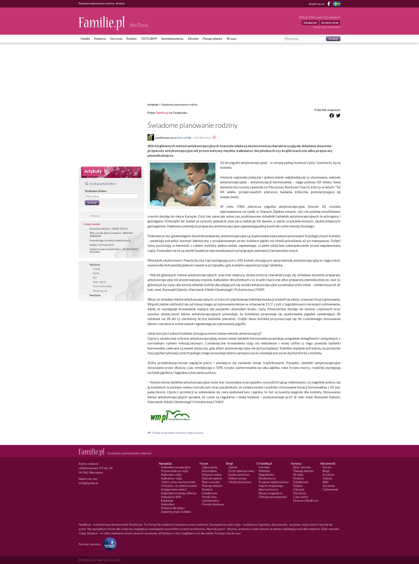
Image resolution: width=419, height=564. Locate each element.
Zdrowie (193, 38)
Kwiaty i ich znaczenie (102, 244)
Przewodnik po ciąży (174, 471)
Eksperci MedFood (305, 500)
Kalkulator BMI (171, 497)
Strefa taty (209, 497)
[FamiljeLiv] (336, 4)
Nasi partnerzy (268, 489)
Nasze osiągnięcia (270, 493)
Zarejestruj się (329, 22)
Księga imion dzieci (173, 489)
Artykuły (95, 215)
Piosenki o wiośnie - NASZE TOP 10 (108, 228)
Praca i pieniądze (102, 286)
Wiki (325, 482)
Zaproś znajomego (271, 485)
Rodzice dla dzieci (173, 508)
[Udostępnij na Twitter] (338, 116)
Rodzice (132, 38)
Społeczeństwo (239, 474)
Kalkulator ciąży (171, 478)
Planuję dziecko (212, 38)
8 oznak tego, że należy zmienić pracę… (111, 240)
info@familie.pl (88, 483)
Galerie (327, 478)
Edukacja (167, 500)
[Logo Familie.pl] (102, 23)
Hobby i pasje (237, 478)
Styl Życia (299, 493)
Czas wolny (300, 497)
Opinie (232, 467)
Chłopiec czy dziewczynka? (179, 485)
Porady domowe (213, 504)
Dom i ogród (99, 281)
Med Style (95, 295)
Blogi (326, 471)
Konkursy (100, 38)
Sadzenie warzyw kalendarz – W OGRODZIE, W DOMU (114, 250)
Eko (95, 277)
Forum (327, 467)
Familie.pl (162, 112)
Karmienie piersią (172, 38)
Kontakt (264, 467)
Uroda (96, 268)
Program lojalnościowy (274, 482)
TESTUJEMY (149, 38)
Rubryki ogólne (212, 478)
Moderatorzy (267, 478)
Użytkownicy (210, 500)
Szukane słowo (95, 191)
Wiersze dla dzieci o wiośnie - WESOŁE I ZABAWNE (112, 234)
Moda (96, 273)
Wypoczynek (100, 290)
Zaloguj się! (310, 22)
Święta (297, 485)
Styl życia (116, 38)
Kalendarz (168, 504)
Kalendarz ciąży (171, 474)
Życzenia (329, 485)
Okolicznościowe (239, 482)
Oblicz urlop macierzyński (178, 482)
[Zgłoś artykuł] (214, 137)
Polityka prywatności (273, 497)
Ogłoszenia (210, 467)
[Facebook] (329, 4)
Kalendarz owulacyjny (175, 467)
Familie (85, 38)
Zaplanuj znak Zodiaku (176, 511)
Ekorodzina (209, 471)
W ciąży (232, 38)
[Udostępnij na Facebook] (332, 116)
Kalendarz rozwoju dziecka (179, 493)
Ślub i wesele (211, 482)
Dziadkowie (209, 493)
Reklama (264, 471)
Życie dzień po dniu (241, 471)
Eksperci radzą (211, 474)
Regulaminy (266, 474)
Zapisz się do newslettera (326, 27)
